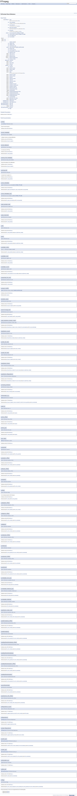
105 (7, 668)
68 (7, 314)
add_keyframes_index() (10, 327)
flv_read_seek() (15, 273)
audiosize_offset (12, 81)
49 (7, 139)
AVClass (7, 19)
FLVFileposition (5, 100)
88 (7, 507)
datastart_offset (12, 74)
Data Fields (75, 13)
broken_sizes (11, 48)
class (10, 19)
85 (7, 484)
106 (7, 679)
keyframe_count (12, 52)
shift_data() (8, 584)
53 (7, 187)
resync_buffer (11, 47)
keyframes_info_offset (13, 98)
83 (7, 462)
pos (5, 40)
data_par (11, 107)
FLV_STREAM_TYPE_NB (21, 34)
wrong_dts (11, 30)
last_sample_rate (12, 35)
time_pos (11, 64)
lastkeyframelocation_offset (14, 94)
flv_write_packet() (26, 402)
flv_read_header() (9, 316)
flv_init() (20, 402)
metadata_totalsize (12, 86)
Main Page (3, 3)
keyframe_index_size (13, 87)
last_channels (11, 36)
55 (7, 209)
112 (7, 722)
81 (7, 443)
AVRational (7, 60)
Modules (13, 3)
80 (7, 432)
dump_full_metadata (13, 27)
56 (7, 219)
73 (7, 357)
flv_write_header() (9, 509)
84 (7, 473)
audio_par (11, 103)
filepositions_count (12, 99)
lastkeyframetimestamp (13, 92)
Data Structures (24, 3)
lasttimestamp (12, 90)
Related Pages (8, 3)
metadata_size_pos (12, 83)
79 (7, 421)
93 (7, 561)
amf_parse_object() (9, 166)
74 (7, 368)
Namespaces (18, 3)
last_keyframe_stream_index (14, 51)
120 (7, 784)
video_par (11, 104)
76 (7, 389)
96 (7, 582)
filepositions (11, 100)
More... (19, 20)
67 (7, 303)
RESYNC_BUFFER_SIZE (20, 47)
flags (10, 108)
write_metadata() (34, 402)
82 (7, 452)
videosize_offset (12, 78)
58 (7, 230)
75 (7, 378)
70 (7, 325)
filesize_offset (12, 69)
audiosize (11, 82)
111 (7, 711)
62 (7, 271)
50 (7, 151)
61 (7, 260)
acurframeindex (12, 96)
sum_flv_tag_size (12, 49)
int (8, 22)
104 (7, 657)
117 (7, 765)
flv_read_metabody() (32, 327)
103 (7, 647)
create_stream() (18, 327)
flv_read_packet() (9, 153)
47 (6, 114)
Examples (33, 3)
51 (7, 164)
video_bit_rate (12, 53)
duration (11, 70)
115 (7, 743)
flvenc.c (11, 443)
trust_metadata (12, 22)
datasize (11, 77)
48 (7, 128)
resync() (15, 423)
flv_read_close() (17, 189)
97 (7, 593)
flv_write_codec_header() (14, 745)
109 (7, 700)
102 (7, 636)
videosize (11, 79)
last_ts (10, 61)
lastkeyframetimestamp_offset (15, 91)
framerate (11, 60)
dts (5, 39)
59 (7, 241)
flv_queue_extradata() (10, 189)
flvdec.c (10, 114)
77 (7, 400)
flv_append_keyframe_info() (11, 713)
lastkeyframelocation (13, 95)
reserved (11, 66)
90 (7, 529)
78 (7, 411)
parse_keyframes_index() (18, 232)
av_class (11, 65)
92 (7, 550)
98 (7, 604)
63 (7, 282)
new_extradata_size (12, 34)
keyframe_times (12, 56)
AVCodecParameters (4, 103)
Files (29, 3)
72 (7, 346)
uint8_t (7, 47)
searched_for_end (12, 45)
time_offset (11, 62)
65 (7, 293)
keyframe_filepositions (13, 57)
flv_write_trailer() (9, 464)
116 (7, 754)
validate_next (11, 43)
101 (7, 625)
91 (7, 539)
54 (7, 198)
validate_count (12, 44)
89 (7, 518)
